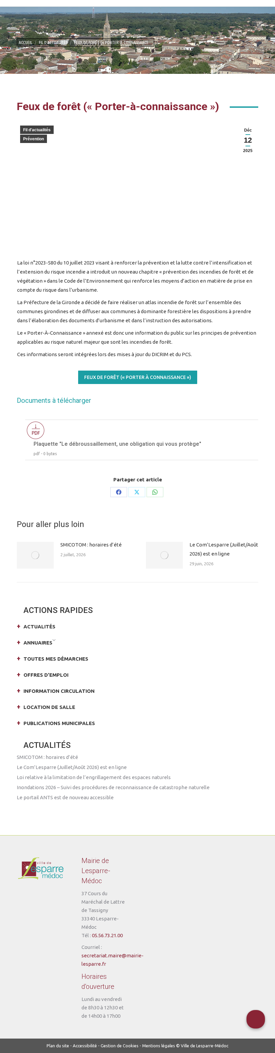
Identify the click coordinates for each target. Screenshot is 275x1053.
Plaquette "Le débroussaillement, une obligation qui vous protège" (117, 444)
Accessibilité (85, 1045)
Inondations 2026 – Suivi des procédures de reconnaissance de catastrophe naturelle (113, 787)
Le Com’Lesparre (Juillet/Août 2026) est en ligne (223, 549)
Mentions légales (158, 1045)
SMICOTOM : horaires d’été (91, 544)
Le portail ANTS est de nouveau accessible (65, 797)
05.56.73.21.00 (107, 935)
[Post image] (35, 555)
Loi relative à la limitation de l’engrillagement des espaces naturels (94, 777)
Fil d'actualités (37, 130)
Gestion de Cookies (120, 1045)
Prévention (33, 139)
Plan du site (58, 1045)
